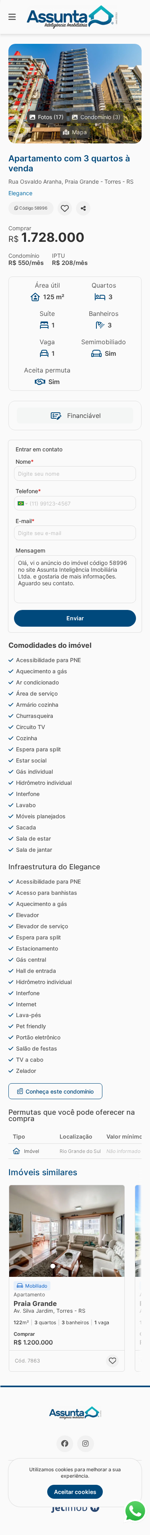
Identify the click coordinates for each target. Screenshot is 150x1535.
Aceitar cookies (75, 1491)
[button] (75, 93)
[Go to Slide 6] (81, 1266)
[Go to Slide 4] (70, 1266)
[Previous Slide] (15, 93)
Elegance (20, 193)
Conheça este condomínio (60, 1091)
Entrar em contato (39, 449)
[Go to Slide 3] (64, 1266)
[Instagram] (85, 1443)
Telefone (28, 491)
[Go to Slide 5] (75, 1266)
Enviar (75, 618)
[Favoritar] (65, 208)
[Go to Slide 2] (58, 1266)
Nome (25, 461)
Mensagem (30, 550)
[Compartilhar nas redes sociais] (83, 208)
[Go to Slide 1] (52, 1266)
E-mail (25, 521)
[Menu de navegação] (12, 17)
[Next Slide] (135, 93)
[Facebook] (64, 1443)
